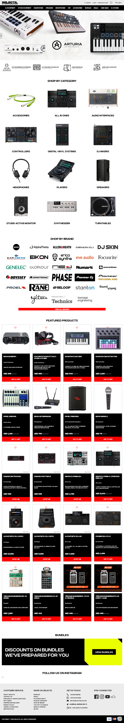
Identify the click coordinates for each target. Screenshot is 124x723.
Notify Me (16, 499)
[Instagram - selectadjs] (100, 695)
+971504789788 (75, 694)
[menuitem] (10, 7)
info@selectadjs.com (78, 700)
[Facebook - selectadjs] (95, 695)
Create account (103, 2)
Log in (94, 2)
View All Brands (62, 309)
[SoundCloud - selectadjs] (112, 695)
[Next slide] (123, 36)
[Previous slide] (1, 36)
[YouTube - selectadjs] (106, 695)
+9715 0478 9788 (75, 698)
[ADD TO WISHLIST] (15, 327)
